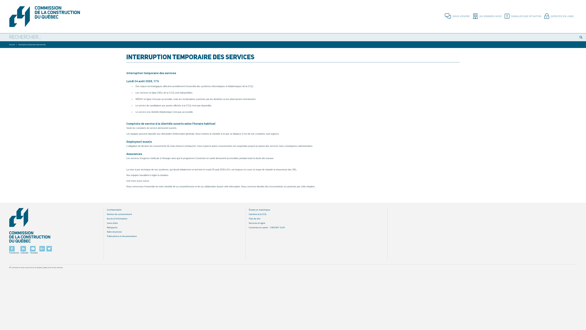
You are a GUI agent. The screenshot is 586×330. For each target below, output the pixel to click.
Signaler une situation (526, 16)
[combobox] (288, 37)
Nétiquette (112, 228)
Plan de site (254, 219)
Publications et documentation (122, 236)
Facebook (14, 253)
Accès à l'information (117, 219)
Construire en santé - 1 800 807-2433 (267, 228)
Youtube (34, 253)
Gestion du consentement (119, 214)
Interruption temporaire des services (32, 45)
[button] (581, 37)
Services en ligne (562, 16)
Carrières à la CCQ (257, 214)
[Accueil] (53, 16)
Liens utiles (112, 223)
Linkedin (24, 253)
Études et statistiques (259, 210)
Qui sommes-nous (490, 16)
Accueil (12, 45)
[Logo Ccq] (29, 225)
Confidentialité (114, 210)
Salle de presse (114, 232)
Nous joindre (461, 16)
